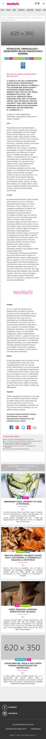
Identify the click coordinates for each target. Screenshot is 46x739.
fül (11, 58)
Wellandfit (24, 506)
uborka (25, 498)
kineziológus (19, 58)
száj (31, 58)
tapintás (38, 58)
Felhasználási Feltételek (23, 725)
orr (26, 58)
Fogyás (8, 10)
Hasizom (38, 10)
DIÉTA (2, 10)
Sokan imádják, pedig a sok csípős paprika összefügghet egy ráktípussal (23, 665)
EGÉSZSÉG (11, 18)
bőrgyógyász (25, 605)
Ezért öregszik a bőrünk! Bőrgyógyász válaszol (23, 610)
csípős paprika (21, 659)
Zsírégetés (21, 10)
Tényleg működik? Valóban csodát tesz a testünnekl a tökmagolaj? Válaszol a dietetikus (23, 557)
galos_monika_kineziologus (23, 74)
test (19, 498)
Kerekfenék (30, 10)
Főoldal (4, 18)
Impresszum (36, 729)
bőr (6, 58)
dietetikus (20, 551)
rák (29, 659)
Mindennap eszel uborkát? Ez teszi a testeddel (23, 502)
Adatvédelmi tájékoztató (16, 729)
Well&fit (14, 76)
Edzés (14, 10)
